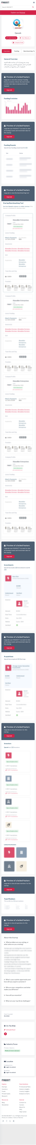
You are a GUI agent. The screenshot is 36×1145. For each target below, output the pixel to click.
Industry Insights (24, 1089)
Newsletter (5, 1105)
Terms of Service (18, 1117)
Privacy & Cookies (7, 1117)
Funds (4, 1091)
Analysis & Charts (24, 1093)
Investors (5, 1089)
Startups (4, 1087)
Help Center (23, 1112)
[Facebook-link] (7, 1121)
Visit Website (26, 38)
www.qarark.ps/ (11, 1029)
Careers (21, 1105)
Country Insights (24, 1091)
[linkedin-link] (10, 1121)
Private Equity (6, 1093)
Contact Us (22, 1102)
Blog (3, 1102)
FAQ (20, 1109)
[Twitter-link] (3, 1121)
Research (4, 1096)
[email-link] (13, 1121)
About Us (22, 1107)
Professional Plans (24, 1087)
